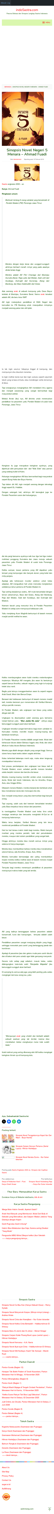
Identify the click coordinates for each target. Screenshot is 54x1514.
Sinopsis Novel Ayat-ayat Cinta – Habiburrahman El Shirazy (26, 1346)
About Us (6, 1467)
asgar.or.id (6, 1484)
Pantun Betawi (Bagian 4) (12, 1413)
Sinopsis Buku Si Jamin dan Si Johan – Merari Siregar (24, 1330)
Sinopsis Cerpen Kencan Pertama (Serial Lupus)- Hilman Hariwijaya (32, 1147)
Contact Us (6, 1480)
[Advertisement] (27, 55)
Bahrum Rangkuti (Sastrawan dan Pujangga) (20, 1443)
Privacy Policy (8, 1475)
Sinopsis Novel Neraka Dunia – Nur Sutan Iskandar (32, 1158)
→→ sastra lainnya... (10, 1356)
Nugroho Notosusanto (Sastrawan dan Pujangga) (22, 1426)
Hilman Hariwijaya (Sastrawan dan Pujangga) (20, 1439)
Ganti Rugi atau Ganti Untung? (14, 1223)
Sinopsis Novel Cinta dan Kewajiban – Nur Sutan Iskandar (25, 1319)
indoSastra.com (27, 10)
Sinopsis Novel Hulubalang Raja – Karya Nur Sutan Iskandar (40, 1181)
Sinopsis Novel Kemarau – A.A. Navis (17, 1342)
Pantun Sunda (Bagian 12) (12, 1367)
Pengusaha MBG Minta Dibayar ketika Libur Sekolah (23, 1235)
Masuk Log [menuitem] (5, 3)
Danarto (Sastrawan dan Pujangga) (16, 1448)
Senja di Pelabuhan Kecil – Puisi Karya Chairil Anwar (14, 1181)
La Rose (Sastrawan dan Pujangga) (16, 1452)
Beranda (8, 87)
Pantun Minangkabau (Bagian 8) (15, 1378)
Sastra (4, 184)
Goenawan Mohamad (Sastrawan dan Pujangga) (22, 1435)
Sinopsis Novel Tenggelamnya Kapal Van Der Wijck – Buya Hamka (34, 1136)
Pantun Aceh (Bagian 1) (11, 1383)
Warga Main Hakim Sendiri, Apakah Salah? (19, 1209)
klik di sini (38, 1197)
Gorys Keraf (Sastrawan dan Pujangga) (18, 1431)
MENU (48, 22)
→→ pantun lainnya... (10, 1416)
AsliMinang (6, 1488)
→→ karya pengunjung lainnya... (15, 1238)
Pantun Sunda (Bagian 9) (12, 1409)
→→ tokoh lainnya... (10, 1455)
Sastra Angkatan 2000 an (21, 1170)
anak (16, 291)
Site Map (5, 1471)
